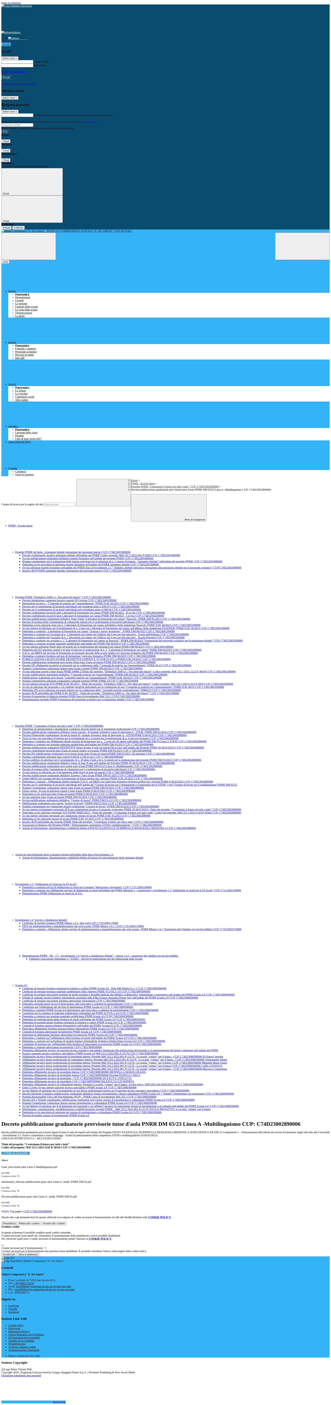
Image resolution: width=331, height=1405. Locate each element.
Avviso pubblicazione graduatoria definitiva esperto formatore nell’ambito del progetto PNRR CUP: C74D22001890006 (87, 558)
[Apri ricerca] (302, 246)
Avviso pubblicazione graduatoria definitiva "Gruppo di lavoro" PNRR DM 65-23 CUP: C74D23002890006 (81, 800)
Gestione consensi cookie (22, 1346)
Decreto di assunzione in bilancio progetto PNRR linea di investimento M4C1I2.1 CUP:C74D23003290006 (81, 696)
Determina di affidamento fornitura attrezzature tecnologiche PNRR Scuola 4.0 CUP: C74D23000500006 (79, 1034)
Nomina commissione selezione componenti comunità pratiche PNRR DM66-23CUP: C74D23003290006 (80, 680)
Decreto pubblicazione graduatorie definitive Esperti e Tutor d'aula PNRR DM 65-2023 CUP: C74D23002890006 (84, 775)
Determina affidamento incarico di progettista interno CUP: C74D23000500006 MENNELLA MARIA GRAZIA (84, 1072)
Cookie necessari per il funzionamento (22, 1248)
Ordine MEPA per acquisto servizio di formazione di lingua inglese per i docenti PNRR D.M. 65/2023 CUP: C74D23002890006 (92, 778)
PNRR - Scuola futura (143, 483)
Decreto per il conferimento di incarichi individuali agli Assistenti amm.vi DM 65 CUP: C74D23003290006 (80, 606)
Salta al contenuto (11, 2)
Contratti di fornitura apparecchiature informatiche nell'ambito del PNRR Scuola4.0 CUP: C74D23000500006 (82, 1025)
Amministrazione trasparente (23, 1350)
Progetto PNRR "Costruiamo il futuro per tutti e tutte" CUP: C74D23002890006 (175, 486)
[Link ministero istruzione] (16, 5)
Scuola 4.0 (21, 985)
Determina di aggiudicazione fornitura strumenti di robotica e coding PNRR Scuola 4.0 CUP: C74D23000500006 (84, 1022)
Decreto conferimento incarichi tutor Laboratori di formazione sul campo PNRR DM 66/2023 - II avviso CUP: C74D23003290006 (93, 612)
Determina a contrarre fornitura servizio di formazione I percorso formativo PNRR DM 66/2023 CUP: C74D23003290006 (89, 656)
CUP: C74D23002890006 (37, 1211)
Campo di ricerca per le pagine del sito (22, 504)
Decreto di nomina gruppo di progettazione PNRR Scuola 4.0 (55, 1115)
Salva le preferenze (28, 1254)
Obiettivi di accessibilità (21, 1340)
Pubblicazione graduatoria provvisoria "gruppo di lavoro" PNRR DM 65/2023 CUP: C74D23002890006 (79, 803)
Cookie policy (16, 1325)
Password (39, 65)
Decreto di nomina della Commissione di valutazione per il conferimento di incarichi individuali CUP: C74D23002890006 (88, 769)
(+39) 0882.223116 (23, 1283)
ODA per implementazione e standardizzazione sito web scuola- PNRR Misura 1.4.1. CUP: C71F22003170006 (83, 926)
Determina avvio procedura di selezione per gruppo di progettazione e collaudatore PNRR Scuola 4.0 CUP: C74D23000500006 (92, 1112)
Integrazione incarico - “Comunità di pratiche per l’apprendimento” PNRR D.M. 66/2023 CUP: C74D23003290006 (85, 603)
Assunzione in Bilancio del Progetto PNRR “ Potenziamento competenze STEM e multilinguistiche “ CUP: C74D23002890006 (92, 825)
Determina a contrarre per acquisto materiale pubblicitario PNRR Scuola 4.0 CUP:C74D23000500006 (77, 1016)
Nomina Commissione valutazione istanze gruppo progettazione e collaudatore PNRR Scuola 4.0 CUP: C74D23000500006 (89, 1103)
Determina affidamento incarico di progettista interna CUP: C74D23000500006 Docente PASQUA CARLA (81, 1075)
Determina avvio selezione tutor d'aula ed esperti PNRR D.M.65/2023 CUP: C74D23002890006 (75, 794)
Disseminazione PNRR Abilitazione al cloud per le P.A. (52, 893)
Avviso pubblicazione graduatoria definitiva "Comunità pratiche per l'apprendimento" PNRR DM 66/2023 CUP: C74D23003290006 (94, 674)
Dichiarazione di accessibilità (24, 1337)
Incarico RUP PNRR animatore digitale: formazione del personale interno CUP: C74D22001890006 (76, 570)
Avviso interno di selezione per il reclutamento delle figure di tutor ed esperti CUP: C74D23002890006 (78, 772)
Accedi (6, 44)
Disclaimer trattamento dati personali (21, 1375)
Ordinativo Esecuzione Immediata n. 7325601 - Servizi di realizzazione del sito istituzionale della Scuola (85, 958)
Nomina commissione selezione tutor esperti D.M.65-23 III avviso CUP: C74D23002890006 (72, 756)
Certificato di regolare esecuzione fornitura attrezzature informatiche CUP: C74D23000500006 (73, 1000)
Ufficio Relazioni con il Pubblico (26, 1334)
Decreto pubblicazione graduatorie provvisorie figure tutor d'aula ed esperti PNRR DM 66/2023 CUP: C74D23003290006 (89, 662)
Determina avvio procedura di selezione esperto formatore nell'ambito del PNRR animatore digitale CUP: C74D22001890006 (90, 564)
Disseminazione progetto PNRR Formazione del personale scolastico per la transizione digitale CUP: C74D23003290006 (88, 699)
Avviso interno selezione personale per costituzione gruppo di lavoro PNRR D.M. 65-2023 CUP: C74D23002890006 (86, 815)
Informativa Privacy (19, 1331)
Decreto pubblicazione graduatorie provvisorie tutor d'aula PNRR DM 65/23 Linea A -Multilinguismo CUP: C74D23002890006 (92, 766)
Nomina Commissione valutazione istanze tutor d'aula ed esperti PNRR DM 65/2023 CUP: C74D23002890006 (83, 787)
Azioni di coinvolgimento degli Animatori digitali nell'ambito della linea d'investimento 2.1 (64, 854)
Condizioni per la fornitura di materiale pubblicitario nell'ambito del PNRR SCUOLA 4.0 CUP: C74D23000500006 (85, 1013)
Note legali (14, 1328)
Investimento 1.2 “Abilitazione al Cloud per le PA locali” (46, 884)
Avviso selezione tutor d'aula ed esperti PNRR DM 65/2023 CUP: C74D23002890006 (69, 797)
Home (134, 480)
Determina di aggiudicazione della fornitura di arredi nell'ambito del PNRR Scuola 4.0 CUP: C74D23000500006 (83, 1019)
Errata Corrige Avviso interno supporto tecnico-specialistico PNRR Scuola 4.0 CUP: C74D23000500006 (79, 1087)
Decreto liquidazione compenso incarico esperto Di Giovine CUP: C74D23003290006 (69, 600)
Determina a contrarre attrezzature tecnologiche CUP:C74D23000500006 (62, 1047)
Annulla (6, 227)
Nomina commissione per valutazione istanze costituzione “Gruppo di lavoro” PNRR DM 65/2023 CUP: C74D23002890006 (90, 806)
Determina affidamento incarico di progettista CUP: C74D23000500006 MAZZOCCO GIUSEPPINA (78, 1081)
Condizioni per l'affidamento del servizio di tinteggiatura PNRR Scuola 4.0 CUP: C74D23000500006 (77, 1007)
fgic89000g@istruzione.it (43, 1286)
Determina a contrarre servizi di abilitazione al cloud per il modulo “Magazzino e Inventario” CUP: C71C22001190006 (87, 887)
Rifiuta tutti (29, 1223)
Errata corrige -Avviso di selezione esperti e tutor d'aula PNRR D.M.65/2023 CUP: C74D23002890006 (78, 790)
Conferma (18, 227)
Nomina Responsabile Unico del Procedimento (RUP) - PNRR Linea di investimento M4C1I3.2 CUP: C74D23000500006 (89, 1096)
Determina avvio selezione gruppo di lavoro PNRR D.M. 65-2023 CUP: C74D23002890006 (73, 818)
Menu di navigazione (194, 519)
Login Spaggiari (89, 121)
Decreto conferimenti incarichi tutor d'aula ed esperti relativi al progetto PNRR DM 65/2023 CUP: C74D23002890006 (87, 750)
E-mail (37, 115)
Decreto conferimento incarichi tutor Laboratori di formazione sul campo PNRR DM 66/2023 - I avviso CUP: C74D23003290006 (93, 615)
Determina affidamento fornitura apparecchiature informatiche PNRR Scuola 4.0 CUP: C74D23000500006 (80, 1028)
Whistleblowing (17, 1343)
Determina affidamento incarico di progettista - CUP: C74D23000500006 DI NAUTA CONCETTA (77, 1078)
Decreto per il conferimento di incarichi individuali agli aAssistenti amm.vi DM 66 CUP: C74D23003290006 (81, 609)
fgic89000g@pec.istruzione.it (44, 1289)
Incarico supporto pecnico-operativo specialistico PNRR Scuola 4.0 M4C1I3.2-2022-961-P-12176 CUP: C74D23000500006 (90, 1053)
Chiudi (6, 141)
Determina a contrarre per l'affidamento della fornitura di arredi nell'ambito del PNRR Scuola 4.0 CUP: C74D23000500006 (89, 1038)
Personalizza (9, 1223)
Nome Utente (41, 61)
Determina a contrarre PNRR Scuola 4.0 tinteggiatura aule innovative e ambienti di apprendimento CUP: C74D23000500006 (90, 1010)
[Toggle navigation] (28, 246)
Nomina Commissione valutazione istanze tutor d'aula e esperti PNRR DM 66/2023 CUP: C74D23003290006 (82, 668)
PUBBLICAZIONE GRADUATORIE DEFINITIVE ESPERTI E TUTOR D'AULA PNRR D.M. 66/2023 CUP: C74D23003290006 (96, 659)
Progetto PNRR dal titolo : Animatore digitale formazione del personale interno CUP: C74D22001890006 (73, 552)
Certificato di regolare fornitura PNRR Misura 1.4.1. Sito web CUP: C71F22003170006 (70, 923)
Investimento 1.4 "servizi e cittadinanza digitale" (41, 919)
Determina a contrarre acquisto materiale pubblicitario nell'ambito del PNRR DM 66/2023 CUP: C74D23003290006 (85, 643)
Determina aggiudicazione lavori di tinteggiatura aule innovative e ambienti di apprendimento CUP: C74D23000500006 (87, 1003)
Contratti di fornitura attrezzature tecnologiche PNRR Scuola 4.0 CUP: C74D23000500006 (72, 1031)
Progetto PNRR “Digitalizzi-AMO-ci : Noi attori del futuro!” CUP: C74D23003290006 (63, 597)
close (5, 261)
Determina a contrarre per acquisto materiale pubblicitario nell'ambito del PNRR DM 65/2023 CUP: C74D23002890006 (87, 744)
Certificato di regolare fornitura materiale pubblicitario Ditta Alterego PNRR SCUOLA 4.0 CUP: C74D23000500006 (86, 991)
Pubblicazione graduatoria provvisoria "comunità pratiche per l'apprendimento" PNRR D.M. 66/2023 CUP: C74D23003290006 (92, 677)
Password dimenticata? (13, 71)
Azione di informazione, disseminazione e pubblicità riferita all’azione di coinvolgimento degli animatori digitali (82, 857)
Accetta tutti (54, 1223)
